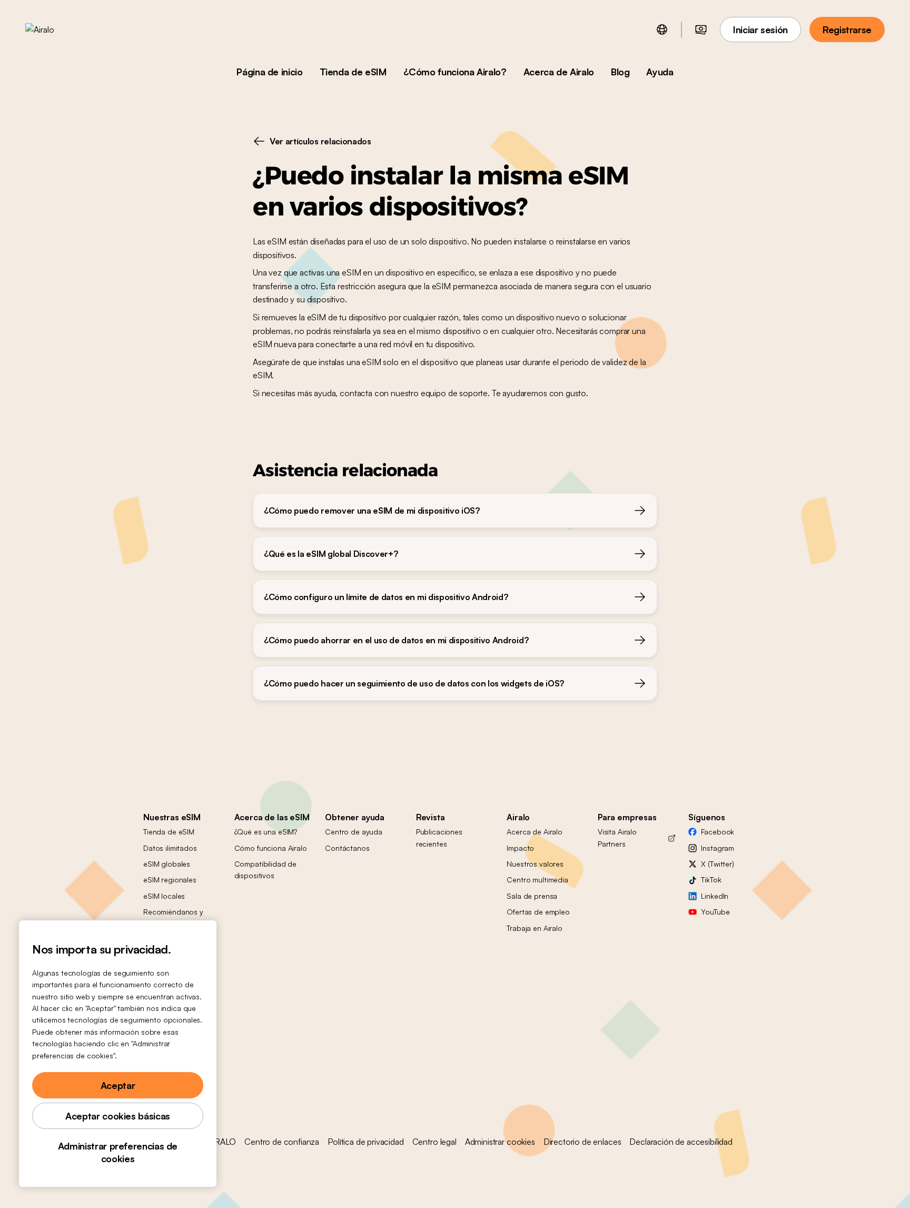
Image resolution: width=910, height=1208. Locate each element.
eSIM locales (164, 895)
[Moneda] (701, 29)
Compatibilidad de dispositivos (265, 869)
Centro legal (434, 1141)
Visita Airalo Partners (617, 837)
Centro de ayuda (353, 831)
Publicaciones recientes (439, 837)
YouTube (715, 911)
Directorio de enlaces (582, 1141)
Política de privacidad (365, 1141)
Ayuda (659, 71)
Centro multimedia (537, 879)
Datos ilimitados (170, 847)
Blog (620, 71)
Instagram (717, 847)
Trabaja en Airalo (534, 928)
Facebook (717, 831)
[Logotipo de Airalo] (56, 29)
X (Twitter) (717, 863)
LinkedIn (714, 895)
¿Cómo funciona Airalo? (455, 71)
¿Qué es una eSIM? (266, 831)
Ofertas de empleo (538, 911)
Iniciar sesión (760, 29)
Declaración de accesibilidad (681, 1141)
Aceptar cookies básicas (117, 1116)
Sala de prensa (532, 895)
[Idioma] (662, 29)
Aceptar (118, 1085)
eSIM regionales (169, 879)
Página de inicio (269, 71)
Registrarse (847, 29)
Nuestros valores (535, 863)
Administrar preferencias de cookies (117, 1152)
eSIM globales (166, 863)
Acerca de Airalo (558, 71)
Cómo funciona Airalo (270, 847)
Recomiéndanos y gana (173, 917)
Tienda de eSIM (353, 71)
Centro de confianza (281, 1141)
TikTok (711, 879)
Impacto (520, 847)
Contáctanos (347, 847)
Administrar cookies (500, 1141)
